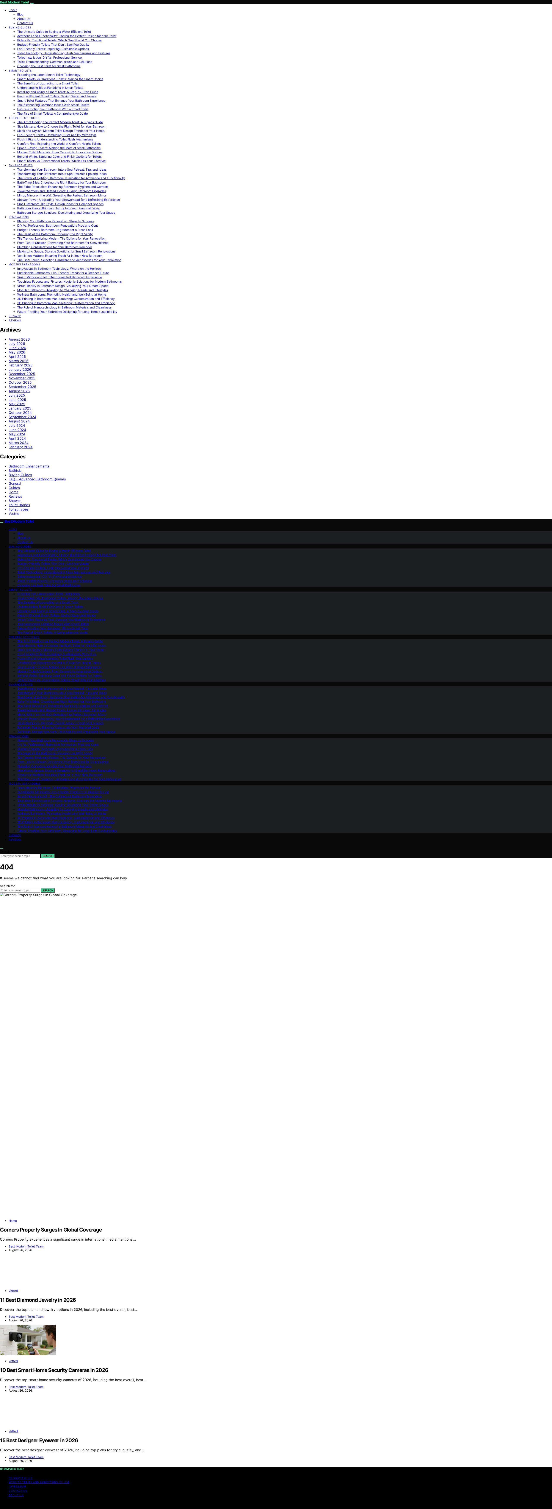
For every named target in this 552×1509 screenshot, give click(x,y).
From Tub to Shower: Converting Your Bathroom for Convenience (62, 242)
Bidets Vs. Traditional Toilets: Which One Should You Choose (59, 40)
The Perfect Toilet (24, 118)
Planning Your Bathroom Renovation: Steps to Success (55, 221)
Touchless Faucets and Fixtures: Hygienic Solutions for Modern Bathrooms (69, 281)
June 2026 (17, 348)
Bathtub (15, 470)
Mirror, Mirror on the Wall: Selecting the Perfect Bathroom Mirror (61, 195)
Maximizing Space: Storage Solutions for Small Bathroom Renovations (66, 251)
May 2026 (17, 352)
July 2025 (17, 395)
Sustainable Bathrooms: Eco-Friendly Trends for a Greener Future (63, 273)
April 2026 (17, 356)
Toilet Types (18, 509)
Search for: (8, 851)
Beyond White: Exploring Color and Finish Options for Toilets (59, 156)
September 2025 (22, 387)
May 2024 (17, 434)
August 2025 (19, 391)
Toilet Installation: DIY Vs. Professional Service (49, 57)
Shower (15, 316)
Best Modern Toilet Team (26, 1246)
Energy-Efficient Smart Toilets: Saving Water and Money (56, 96)
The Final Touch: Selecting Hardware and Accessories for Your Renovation (69, 260)
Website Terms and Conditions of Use (39, 1482)
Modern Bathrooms (24, 264)
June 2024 (17, 430)
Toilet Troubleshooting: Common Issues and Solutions (54, 62)
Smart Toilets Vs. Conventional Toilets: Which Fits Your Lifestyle (61, 161)
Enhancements (21, 165)
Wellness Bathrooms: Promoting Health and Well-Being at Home (61, 294)
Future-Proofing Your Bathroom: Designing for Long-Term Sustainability (67, 311)
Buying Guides (20, 27)
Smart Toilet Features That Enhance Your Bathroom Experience (61, 100)
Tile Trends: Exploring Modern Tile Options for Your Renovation (61, 238)
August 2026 (19, 339)
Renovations (19, 217)
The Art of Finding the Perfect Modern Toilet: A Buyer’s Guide (60, 122)
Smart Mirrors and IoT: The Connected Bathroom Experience (59, 277)
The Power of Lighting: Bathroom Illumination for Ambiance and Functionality (71, 178)
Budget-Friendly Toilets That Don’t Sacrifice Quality (53, 44)
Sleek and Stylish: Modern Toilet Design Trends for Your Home (60, 130)
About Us (23, 18)
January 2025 (20, 408)
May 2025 (17, 404)
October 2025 (20, 382)
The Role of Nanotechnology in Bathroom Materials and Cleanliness (64, 307)
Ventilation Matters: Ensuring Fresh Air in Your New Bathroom (59, 255)
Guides (14, 488)
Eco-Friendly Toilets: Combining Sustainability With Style (56, 135)
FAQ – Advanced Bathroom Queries (37, 479)
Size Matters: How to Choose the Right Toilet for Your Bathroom (61, 126)
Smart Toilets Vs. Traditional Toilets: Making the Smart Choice (60, 79)
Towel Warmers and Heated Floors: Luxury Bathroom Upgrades (61, 191)
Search (48, 856)
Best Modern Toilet (14, 2)
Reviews (15, 320)
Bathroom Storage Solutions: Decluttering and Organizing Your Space (66, 212)
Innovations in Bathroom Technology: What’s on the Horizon (59, 268)
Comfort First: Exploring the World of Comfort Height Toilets (59, 143)
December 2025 (22, 374)
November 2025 (22, 378)
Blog (20, 14)
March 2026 (18, 361)
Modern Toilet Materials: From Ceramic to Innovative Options (59, 152)
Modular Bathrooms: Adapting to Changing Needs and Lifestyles (62, 290)
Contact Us (25, 23)
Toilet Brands (19, 505)
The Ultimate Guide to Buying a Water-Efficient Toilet (54, 31)
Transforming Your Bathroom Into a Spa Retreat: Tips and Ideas (62, 169)
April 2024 (17, 438)
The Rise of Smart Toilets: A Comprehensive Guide (52, 113)
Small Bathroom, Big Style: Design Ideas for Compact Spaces (60, 204)
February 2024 (21, 447)
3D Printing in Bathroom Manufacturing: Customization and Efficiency (66, 299)
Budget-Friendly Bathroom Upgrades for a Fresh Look (55, 230)
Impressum (17, 1486)
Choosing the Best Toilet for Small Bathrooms (48, 66)
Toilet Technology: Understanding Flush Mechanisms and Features (63, 53)
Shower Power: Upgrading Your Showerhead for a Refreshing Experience (68, 199)
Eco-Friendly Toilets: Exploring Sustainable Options (53, 49)
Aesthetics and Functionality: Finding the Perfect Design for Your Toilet (66, 36)
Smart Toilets (20, 70)
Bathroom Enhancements (29, 466)
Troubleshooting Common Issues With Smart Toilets (53, 105)
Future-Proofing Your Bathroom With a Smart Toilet (52, 109)
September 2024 (22, 417)
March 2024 (18, 443)
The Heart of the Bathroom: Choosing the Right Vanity (55, 234)
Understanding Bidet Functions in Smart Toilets (50, 87)
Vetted (14, 513)
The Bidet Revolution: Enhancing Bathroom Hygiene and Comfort (62, 186)
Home (13, 10)
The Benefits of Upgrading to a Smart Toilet (47, 83)
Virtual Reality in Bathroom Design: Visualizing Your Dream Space (62, 286)
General (15, 483)
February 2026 (21, 365)
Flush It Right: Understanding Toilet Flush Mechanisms (55, 139)
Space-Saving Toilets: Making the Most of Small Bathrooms (58, 148)
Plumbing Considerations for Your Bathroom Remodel (54, 247)
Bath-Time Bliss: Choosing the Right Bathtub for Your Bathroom (61, 182)
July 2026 (17, 343)
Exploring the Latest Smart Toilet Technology (48, 74)
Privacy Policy (21, 1477)
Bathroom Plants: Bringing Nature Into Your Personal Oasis (58, 208)
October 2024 (20, 412)
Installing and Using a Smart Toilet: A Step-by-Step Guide (57, 92)
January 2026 (20, 369)
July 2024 (17, 425)
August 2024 (19, 421)
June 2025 (17, 399)
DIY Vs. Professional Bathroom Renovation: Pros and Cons (57, 225)
